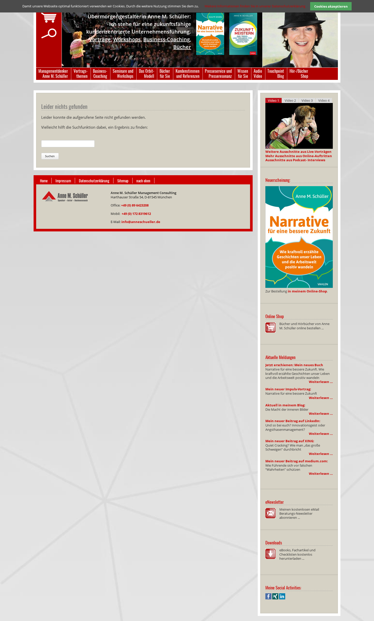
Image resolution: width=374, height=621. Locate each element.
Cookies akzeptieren (331, 6)
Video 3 (307, 100)
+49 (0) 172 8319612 (136, 213)
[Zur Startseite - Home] (64, 204)
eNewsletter (274, 502)
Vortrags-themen (81, 73)
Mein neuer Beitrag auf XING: (289, 441)
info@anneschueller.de (140, 221)
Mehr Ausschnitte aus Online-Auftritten (298, 156)
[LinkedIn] (282, 598)
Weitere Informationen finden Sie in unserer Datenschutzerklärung (255, 6)
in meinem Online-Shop (307, 291)
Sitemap (122, 180)
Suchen (50, 156)
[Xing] (275, 598)
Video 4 (323, 100)
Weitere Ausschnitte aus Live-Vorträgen (298, 151)
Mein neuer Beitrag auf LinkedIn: (292, 421)
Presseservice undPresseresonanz (218, 73)
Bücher (182, 46)
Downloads (273, 542)
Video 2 (290, 100)
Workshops (127, 39)
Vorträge (100, 39)
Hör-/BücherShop (299, 73)
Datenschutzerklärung (94, 180)
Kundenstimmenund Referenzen (187, 73)
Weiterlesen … (321, 381)
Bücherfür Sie (165, 73)
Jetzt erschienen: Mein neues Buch (294, 365)
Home (44, 180)
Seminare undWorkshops (123, 73)
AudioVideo (258, 73)
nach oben (143, 180)
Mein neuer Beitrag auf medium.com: (296, 461)
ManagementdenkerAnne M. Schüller (53, 73)
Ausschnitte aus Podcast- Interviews (295, 160)
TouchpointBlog (275, 73)
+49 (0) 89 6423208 (135, 205)
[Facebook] (268, 598)
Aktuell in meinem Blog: (285, 405)
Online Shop (274, 316)
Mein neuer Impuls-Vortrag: (288, 389)
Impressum (63, 180)
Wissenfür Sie (242, 73)
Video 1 (273, 100)
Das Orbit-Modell (146, 73)
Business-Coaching (166, 39)
